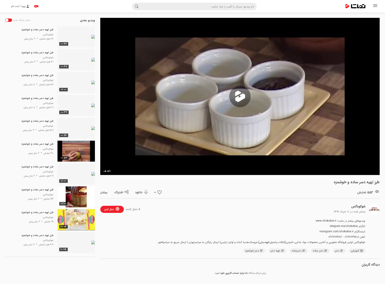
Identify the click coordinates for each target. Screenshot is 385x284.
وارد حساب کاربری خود (232, 273)
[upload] (36, 6)
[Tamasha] (355, 6)
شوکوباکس (358, 206)
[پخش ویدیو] (240, 96)
